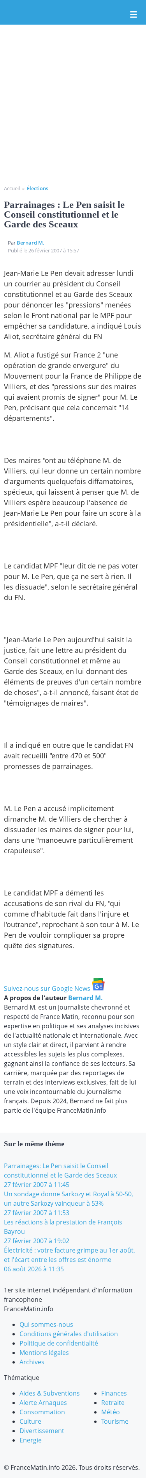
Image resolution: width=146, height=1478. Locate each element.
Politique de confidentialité (58, 1343)
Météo (110, 1412)
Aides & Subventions (49, 1393)
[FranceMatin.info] (73, 13)
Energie (30, 1440)
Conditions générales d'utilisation (68, 1334)
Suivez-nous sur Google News (48, 988)
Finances (114, 1393)
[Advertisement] (73, 107)
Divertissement (41, 1430)
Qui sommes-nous (46, 1324)
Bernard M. (30, 242)
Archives (31, 1362)
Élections (37, 188)
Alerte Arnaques (43, 1402)
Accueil (12, 188)
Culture (30, 1421)
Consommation (42, 1412)
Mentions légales (44, 1352)
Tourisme (114, 1421)
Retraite (113, 1402)
